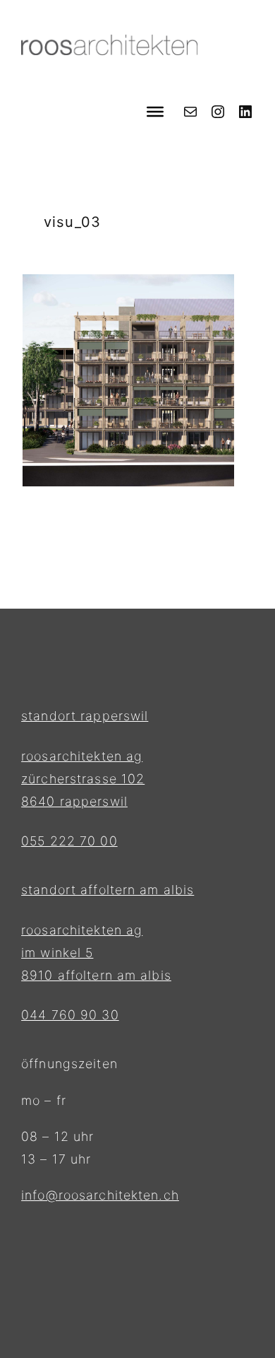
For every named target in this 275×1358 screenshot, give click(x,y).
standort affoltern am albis (107, 889)
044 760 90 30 (70, 1014)
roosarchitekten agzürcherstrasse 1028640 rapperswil (83, 779)
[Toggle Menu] (155, 111)
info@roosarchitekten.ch (100, 1195)
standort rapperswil (84, 715)
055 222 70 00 (69, 840)
